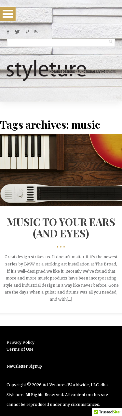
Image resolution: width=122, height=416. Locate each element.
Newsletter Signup (24, 366)
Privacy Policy (20, 342)
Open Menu (8, 14)
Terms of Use (20, 349)
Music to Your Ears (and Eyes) (61, 227)
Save (74, 177)
